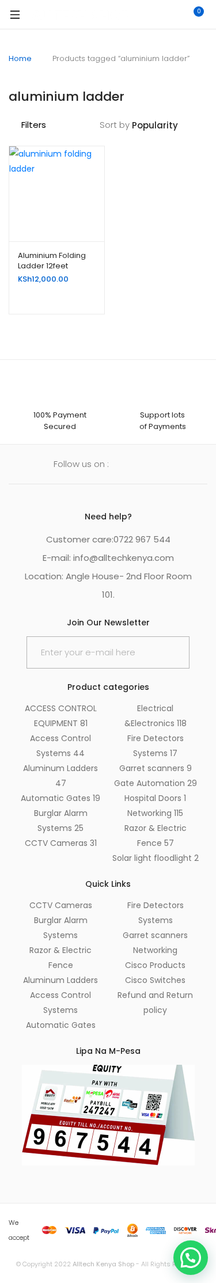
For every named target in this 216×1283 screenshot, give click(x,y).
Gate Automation (155, 783)
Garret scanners (155, 768)
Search (144, 14)
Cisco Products (155, 965)
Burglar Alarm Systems (61, 927)
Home (20, 58)
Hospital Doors (155, 798)
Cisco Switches (155, 980)
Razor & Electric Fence (60, 957)
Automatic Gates (60, 798)
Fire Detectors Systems (155, 912)
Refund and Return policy (155, 1002)
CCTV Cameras (61, 843)
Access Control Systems (60, 1002)
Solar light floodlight (155, 858)
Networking (155, 813)
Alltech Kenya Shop (104, 1264)
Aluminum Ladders (60, 980)
